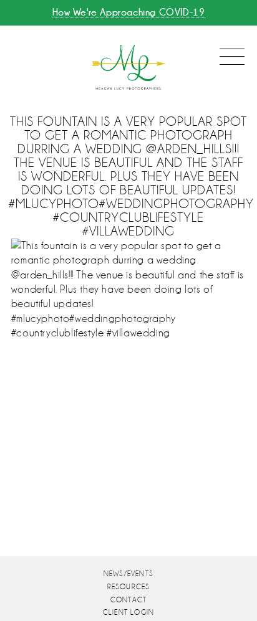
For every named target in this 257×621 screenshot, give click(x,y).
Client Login (128, 613)
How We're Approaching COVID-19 (128, 12)
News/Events (128, 574)
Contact (128, 600)
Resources (128, 587)
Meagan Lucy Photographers (128, 67)
